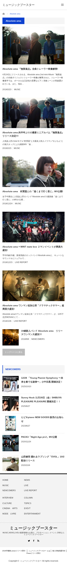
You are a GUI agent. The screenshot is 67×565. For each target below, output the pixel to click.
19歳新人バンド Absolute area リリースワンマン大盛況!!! (42, 333)
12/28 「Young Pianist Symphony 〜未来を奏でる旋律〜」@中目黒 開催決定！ (42, 380)
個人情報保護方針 (58, 551)
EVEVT (27, 508)
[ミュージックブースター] (18, 4)
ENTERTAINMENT (32, 514)
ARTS (14, 508)
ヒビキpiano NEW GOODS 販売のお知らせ (42, 419)
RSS (38, 541)
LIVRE (13, 514)
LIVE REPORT (21, 262)
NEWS (27, 480)
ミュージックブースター (33, 528)
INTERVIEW (7, 498)
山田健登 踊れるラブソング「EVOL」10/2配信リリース (42, 458)
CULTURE (7, 503)
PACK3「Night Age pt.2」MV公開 (39, 437)
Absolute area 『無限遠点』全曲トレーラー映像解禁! (30, 69)
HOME (5, 480)
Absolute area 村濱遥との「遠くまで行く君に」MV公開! (32, 191)
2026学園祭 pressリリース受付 (14, 551)
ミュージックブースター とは (39, 551)
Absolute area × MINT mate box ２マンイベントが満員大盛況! (32, 248)
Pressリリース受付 (33, 553)
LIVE (26, 485)
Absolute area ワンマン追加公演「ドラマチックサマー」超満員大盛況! (33, 307)
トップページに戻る (13, 352)
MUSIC (17, 89)
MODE (5, 514)
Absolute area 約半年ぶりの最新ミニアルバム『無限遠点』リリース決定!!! (33, 134)
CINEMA (6, 508)
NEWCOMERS (38, 339)
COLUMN (28, 498)
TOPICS (27, 503)
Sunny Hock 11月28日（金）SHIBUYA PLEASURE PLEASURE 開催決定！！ (41, 399)
